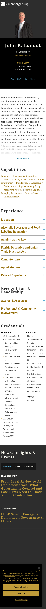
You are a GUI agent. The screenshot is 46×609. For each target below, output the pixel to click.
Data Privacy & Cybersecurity (29, 182)
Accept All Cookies (21, 587)
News (17, 466)
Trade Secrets (10, 186)
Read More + (23, 158)
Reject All (21, 593)
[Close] (39, 568)
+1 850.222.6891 (24, 69)
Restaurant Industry (13, 189)
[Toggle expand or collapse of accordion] (44, 220)
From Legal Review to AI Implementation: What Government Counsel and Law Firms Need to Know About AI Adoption (21, 488)
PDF (19, 79)
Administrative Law (13, 239)
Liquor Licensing (11, 196)
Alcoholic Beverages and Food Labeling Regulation (20, 229)
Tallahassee (23, 63)
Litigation (5, 176)
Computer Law (10, 259)
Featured (7, 466)
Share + (33, 79)
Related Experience (13, 275)
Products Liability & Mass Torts (19, 179)
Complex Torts (31, 193)
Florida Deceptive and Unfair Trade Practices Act (20, 249)
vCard (12, 79)
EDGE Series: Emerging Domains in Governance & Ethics (22, 517)
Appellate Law (10, 267)
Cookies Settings (21, 600)
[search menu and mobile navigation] (44, 4)
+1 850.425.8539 (24, 66)
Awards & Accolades (14, 301)
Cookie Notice (10, 576)
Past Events (29, 466)
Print (25, 79)
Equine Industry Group (29, 186)
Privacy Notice (32, 573)
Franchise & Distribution (25, 176)
